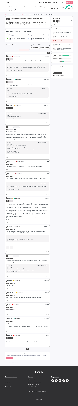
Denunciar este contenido (13, 362)
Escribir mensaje (57, 70)
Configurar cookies (32, 386)
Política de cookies (32, 379)
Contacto (18, 9)
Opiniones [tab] (8, 44)
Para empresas (69, 2)
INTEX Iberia (23, 14)
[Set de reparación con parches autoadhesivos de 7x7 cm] (11, 247)
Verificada (17, 56)
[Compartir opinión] (46, 75)
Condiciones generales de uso (34, 382)
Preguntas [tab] (14, 44)
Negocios (40, 2)
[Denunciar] (48, 75)
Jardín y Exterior (16, 14)
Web (13, 9)
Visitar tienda (57, 72)
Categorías (10, 14)
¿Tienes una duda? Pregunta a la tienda (41, 44)
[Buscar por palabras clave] (48, 53)
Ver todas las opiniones (58, 24)
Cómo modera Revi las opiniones (35, 388)
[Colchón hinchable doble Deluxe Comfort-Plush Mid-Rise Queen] (7, 247)
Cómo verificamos (47, 2)
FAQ (6, 384)
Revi (6, 14)
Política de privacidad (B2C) (34, 384)
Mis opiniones (56, 2)
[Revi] (8, 2)
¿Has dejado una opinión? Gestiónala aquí (37, 391)
